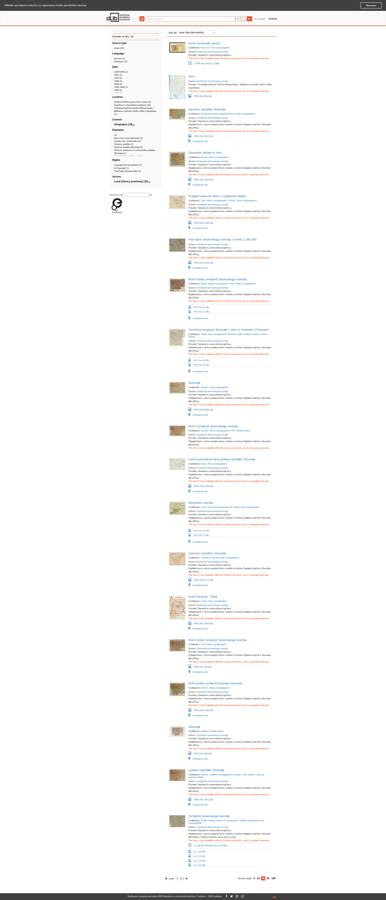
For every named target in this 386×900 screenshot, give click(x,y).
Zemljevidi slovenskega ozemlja (212, 51)
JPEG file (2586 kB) (203, 409)
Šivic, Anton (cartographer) (214, 200)
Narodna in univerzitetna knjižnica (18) (132, 105)
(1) (115, 135)
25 (263, 878)
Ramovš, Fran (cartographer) (215, 47)
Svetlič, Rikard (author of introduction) (219, 820)
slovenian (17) (121, 61)
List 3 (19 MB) (199, 861)
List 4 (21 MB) (199, 865)
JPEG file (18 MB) (203, 667)
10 (258, 878)
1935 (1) (118, 90)
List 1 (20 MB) (199, 852)
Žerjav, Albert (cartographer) (214, 283)
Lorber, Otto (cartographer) (214, 601)
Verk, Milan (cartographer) (243, 283)
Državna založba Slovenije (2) (128, 147)
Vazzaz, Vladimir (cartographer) (216, 774)
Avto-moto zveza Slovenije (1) (128, 138)
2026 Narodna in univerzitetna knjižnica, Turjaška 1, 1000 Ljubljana (190, 896)
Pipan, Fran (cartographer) (214, 463)
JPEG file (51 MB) (201, 365)
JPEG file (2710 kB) (203, 486)
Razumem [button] (371, 5)
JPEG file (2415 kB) (203, 136)
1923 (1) (118, 78)
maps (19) (119, 48)
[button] (87, 5)
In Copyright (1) (121, 168)
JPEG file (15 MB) (201, 312)
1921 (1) (118, 75)
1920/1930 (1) (121, 72)
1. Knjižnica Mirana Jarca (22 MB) (210, 845)
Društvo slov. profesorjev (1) (127, 141)
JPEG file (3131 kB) (203, 262)
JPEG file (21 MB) (201, 307)
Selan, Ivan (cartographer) (213, 334)
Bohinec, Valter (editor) (239, 334)
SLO (256, 19)
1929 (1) (118, 84)
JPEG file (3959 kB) (203, 623)
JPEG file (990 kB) (203, 96)
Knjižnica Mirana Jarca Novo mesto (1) (132, 102)
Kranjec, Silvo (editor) (244, 774)
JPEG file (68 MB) (201, 360)
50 (268, 878)
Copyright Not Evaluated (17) (128, 165)
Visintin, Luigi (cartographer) (214, 387)
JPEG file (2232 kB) (203, 223)
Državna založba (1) (123, 144)
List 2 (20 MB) (199, 856)
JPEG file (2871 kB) (203, 799)
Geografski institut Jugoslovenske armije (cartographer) (228, 113)
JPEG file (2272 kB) (203, 580)
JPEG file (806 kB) (203, 753)
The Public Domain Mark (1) (127, 171)
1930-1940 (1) (121, 87)
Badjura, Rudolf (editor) (212, 731)
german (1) (119, 58)
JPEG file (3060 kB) (203, 710)
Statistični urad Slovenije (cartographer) (220, 557)
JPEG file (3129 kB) (203, 179)
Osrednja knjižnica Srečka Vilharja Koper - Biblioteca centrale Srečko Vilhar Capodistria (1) (135, 111)
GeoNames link (200, 141)
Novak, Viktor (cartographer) (215, 157)
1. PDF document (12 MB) (207, 63)
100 (273, 878)
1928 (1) (118, 81)
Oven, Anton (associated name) (216, 507)
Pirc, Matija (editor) (240, 430)
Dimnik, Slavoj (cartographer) (215, 430)
